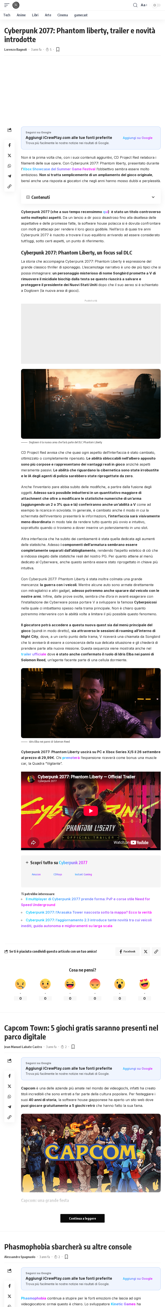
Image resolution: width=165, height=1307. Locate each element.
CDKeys (57, 874)
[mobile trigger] (8, 5)
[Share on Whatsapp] (9, 166)
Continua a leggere (82, 1218)
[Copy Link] (9, 186)
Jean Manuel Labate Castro (23, 1047)
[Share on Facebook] (9, 145)
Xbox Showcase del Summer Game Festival (59, 169)
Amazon (36, 874)
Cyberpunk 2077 (73, 862)
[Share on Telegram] (9, 176)
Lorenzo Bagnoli (15, 49)
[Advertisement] (82, 90)
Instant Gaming (83, 874)
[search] (135, 5)
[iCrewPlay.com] (16, 5)
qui (105, 212)
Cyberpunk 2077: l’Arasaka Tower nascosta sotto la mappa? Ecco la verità (89, 912)
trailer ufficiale (33, 654)
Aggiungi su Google (138, 138)
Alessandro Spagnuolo (19, 1257)
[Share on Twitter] (9, 155)
